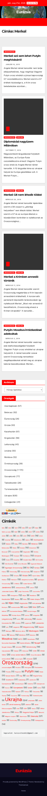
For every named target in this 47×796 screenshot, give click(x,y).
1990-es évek (6, 532)
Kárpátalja (5, 615)
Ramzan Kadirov (11, 676)
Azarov (27, 540)
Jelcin (32, 587)
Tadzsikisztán (10, 483)
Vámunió (41, 712)
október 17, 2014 (13, 150)
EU (28, 568)
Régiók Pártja (37, 676)
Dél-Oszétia (39, 560)
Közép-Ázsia (16, 615)
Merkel (4, 635)
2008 (38, 532)
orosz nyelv (19, 659)
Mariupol (9, 631)
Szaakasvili (10, 680)
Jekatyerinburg (21, 587)
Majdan (41, 627)
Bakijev (8, 544)
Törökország (25, 695)
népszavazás (6, 651)
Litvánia (7, 451)
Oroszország (9, 51)
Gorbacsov (5, 576)
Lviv (7, 627)
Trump (4, 695)
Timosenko (36, 691)
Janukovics (6, 587)
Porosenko (39, 667)
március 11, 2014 (13, 285)
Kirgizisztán (9, 438)
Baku (16, 544)
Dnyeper (16, 556)
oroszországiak (7, 667)
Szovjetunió (9, 476)
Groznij (16, 576)
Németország (31, 647)
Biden (15, 548)
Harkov (4, 580)
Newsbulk (38, 782)
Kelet (25, 599)
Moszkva (7, 638)
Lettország (9, 444)
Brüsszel (4, 552)
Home (23, 791)
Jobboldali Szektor (8, 591)
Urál (18, 708)
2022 (41, 536)
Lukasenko (40, 623)
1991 (15, 532)
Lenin (18, 619)
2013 (24, 536)
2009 (3, 536)
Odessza (25, 651)
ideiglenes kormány (27, 580)
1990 (36, 528)
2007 (30, 532)
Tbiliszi (26, 691)
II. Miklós (17, 583)
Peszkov (18, 667)
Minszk (12, 635)
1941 (30, 528)
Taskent (17, 691)
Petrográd (28, 667)
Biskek (22, 548)
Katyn (24, 595)
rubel (27, 676)
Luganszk (28, 623)
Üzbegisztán (10, 502)
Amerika (7, 540)
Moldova (8, 457)
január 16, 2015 (13, 64)
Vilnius (17, 712)
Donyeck (37, 556)
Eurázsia (23, 12)
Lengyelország (7, 619)
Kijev (11, 603)
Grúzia (7, 425)
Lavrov (27, 615)
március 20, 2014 (13, 199)
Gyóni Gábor (36, 576)
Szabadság (21, 680)
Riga (21, 676)
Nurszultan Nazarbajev (9, 643)
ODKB (35, 651)
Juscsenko (36, 591)
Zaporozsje (23, 716)
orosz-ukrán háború (18, 655)
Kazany (17, 599)
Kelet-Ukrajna (35, 599)
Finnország (13, 572)
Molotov (32, 635)
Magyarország (28, 627)
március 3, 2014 (13, 338)
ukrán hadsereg (15, 704)
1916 (9, 528)
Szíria (39, 688)
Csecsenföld (15, 552)
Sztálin (30, 688)
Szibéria (30, 684)
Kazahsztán (9, 431)
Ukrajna (20, 137)
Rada (41, 672)
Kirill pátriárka (36, 603)
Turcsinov (14, 695)
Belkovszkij (5, 548)
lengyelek (36, 615)
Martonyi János (20, 631)
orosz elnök (6, 659)
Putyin (29, 671)
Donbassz (26, 556)
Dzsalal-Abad (27, 560)
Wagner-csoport (10, 716)
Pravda (8, 672)
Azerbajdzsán (10, 406)
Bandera (25, 544)
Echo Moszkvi (22, 564)
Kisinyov (4, 607)
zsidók (4, 720)
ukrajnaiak (31, 700)
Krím (34, 607)
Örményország (11, 463)
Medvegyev (34, 631)
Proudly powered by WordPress (15, 782)
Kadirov (4, 595)
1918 (23, 528)
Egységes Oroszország (13, 568)
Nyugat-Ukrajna (7, 647)
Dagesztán (26, 552)
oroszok (30, 659)
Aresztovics (18, 540)
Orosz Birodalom (36, 655)
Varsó (34, 708)
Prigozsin (18, 672)
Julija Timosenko (23, 591)
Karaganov (14, 595)
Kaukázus (33, 595)
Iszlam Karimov (28, 583)
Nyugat (37, 643)
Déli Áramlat (9, 564)
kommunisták (15, 607)
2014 (32, 536)
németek (19, 647)
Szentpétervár (6, 684)
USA (25, 708)
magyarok (16, 627)
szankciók (32, 680)
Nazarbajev (31, 639)
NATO (20, 639)
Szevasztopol (19, 684)
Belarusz (8, 412)
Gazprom (37, 572)
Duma (8, 560)
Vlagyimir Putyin (28, 712)
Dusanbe (16, 560)
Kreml (26, 607)
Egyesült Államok (36, 564)
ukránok (28, 704)
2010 (11, 536)
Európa (37, 568)
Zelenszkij (34, 716)
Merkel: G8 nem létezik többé (23, 194)
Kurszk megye (31, 611)
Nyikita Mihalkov (25, 643)
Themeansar (23, 785)
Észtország (9, 419)
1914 (3, 528)
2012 (18, 536)
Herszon (14, 580)
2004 (23, 532)
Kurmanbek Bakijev (16, 611)
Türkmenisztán (11, 489)
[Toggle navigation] (25, 22)
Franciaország (25, 572)
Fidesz (4, 572)
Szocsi (7, 688)
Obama (16, 651)
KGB (3, 603)
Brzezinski (32, 548)
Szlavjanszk (40, 684)
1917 (16, 528)
